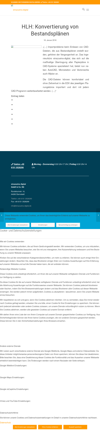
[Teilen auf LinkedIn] (15, 119)
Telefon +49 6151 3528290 (51, 2)
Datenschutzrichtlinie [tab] (9, 412)
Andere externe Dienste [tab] (10, 346)
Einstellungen (42, 225)
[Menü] (87, 9)
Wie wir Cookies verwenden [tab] (12, 241)
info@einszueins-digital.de (21, 206)
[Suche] (82, 9)
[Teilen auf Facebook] (15, 99)
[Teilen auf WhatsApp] (15, 109)
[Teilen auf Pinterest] (15, 114)
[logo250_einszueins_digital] (19, 9)
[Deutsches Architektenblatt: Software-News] (98, 215)
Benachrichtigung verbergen (68, 225)
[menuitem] (82, 9)
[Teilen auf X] (15, 104)
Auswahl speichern (75, 427)
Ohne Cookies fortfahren (50, 427)
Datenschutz (5, 422)
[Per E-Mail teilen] (15, 123)
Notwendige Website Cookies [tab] (13, 269)
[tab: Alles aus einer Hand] (2, 215)
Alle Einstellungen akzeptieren (18, 225)
